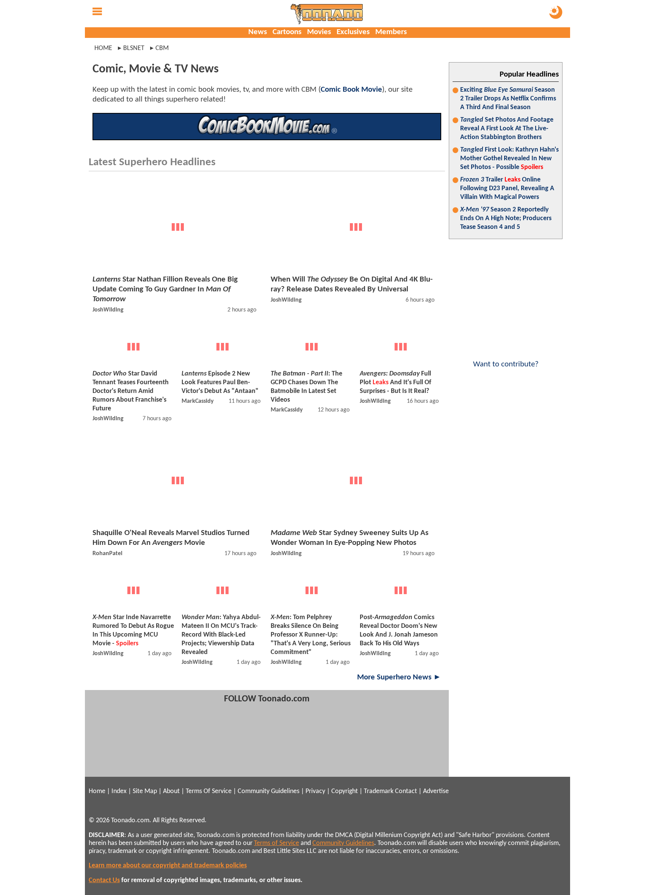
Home (103, 48)
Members (391, 32)
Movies (319, 32)
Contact (406, 791)
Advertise (436, 791)
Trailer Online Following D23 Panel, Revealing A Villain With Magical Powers (507, 188)
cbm (162, 48)
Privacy (315, 791)
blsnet (133, 48)
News (257, 32)
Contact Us (104, 880)
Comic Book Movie (351, 90)
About (171, 791)
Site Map (145, 791)
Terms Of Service (209, 791)
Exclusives (353, 32)
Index (119, 791)
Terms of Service (276, 843)
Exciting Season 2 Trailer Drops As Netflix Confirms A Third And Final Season (508, 98)
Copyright (344, 791)
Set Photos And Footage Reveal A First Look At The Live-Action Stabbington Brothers (506, 128)
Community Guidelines (268, 791)
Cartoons (287, 32)
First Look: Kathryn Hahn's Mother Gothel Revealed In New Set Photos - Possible (509, 158)
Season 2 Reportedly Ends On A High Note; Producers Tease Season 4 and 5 (506, 218)
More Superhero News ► (399, 677)
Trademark (378, 791)
